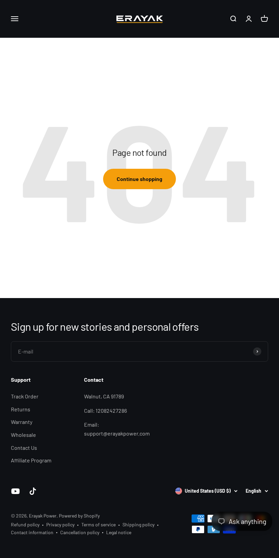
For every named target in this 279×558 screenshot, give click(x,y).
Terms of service (98, 524)
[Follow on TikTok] (32, 491)
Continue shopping (139, 179)
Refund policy (25, 524)
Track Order (24, 396)
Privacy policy (60, 524)
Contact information (32, 532)
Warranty (21, 422)
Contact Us (24, 447)
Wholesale (23, 434)
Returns (20, 409)
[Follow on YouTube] (15, 491)
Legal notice (118, 532)
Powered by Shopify (79, 516)
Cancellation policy (79, 532)
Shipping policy (138, 524)
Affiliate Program (31, 460)
